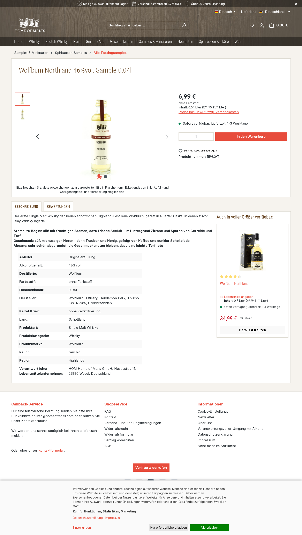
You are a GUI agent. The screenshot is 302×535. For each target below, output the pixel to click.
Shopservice (115, 404)
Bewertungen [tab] (58, 206)
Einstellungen (82, 527)
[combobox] (143, 25)
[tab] (26, 206)
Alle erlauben (210, 527)
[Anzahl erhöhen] (209, 136)
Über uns (205, 423)
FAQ (107, 411)
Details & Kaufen (252, 330)
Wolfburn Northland (234, 283)
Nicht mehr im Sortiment (217, 446)
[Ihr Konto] (262, 25)
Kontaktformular (51, 450)
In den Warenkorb (251, 136)
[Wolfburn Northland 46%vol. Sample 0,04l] (102, 136)
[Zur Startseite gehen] (29, 24)
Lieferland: (249, 12)
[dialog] (151, 507)
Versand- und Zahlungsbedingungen (132, 423)
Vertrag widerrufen (119, 440)
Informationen (211, 404)
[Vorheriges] (37, 136)
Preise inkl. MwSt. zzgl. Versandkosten (209, 112)
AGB (107, 446)
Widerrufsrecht (116, 429)
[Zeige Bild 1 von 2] (99, 176)
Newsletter (206, 417)
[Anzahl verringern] (183, 136)
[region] (92, 136)
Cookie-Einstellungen (214, 411)
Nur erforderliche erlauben (168, 527)
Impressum (206, 440)
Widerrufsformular (119, 434)
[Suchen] (184, 25)
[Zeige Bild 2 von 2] (105, 176)
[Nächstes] (167, 136)
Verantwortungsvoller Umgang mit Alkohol (231, 429)
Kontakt (110, 417)
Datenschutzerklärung (215, 434)
